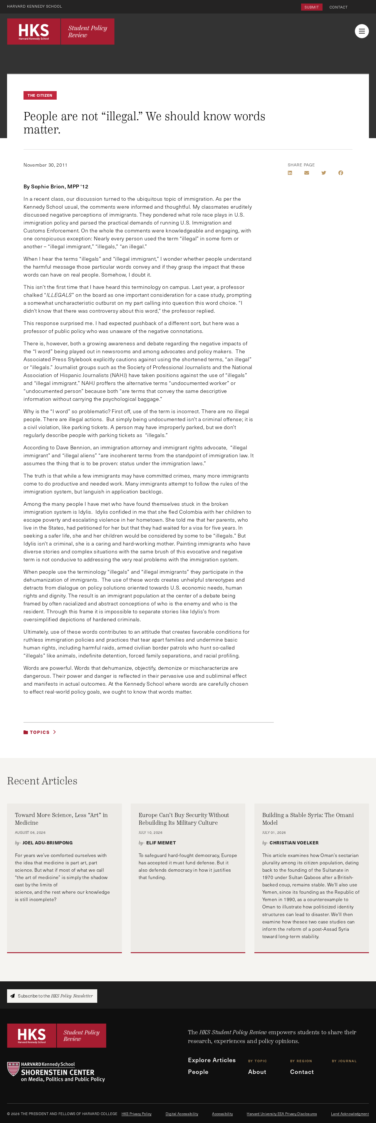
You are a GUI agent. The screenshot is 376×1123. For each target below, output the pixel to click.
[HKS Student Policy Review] (61, 31)
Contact (339, 7)
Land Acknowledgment (350, 1113)
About (257, 1071)
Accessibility (222, 1113)
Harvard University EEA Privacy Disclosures (282, 1113)
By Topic (257, 1061)
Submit (312, 7)
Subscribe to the (55, 996)
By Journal (344, 1061)
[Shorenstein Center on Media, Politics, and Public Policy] (97, 1072)
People (198, 1071)
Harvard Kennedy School (34, 6)
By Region (301, 1061)
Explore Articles (212, 1060)
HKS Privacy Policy (137, 1113)
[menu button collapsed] (362, 31)
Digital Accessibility (182, 1113)
